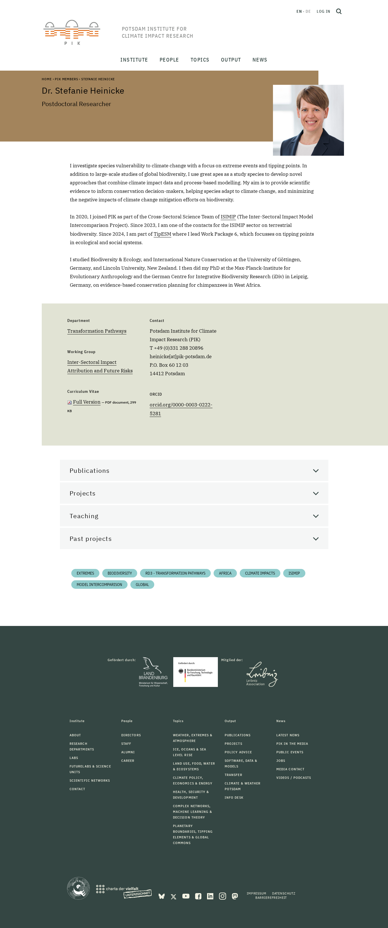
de (308, 11)
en (299, 11)
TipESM (162, 234)
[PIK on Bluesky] (162, 896)
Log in (323, 11)
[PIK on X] (174, 896)
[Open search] (339, 11)
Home (46, 79)
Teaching (84, 516)
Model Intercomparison (99, 584)
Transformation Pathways (96, 331)
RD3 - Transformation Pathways (175, 573)
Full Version (87, 402)
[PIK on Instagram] (223, 896)
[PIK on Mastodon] (235, 896)
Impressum (256, 893)
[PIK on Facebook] (199, 896)
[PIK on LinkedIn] (210, 896)
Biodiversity (120, 573)
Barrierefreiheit (271, 897)
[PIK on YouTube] (186, 896)
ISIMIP (228, 217)
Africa (225, 573)
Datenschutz (283, 893)
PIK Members (66, 79)
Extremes (85, 573)
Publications (90, 470)
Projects (83, 493)
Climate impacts (260, 573)
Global (142, 584)
